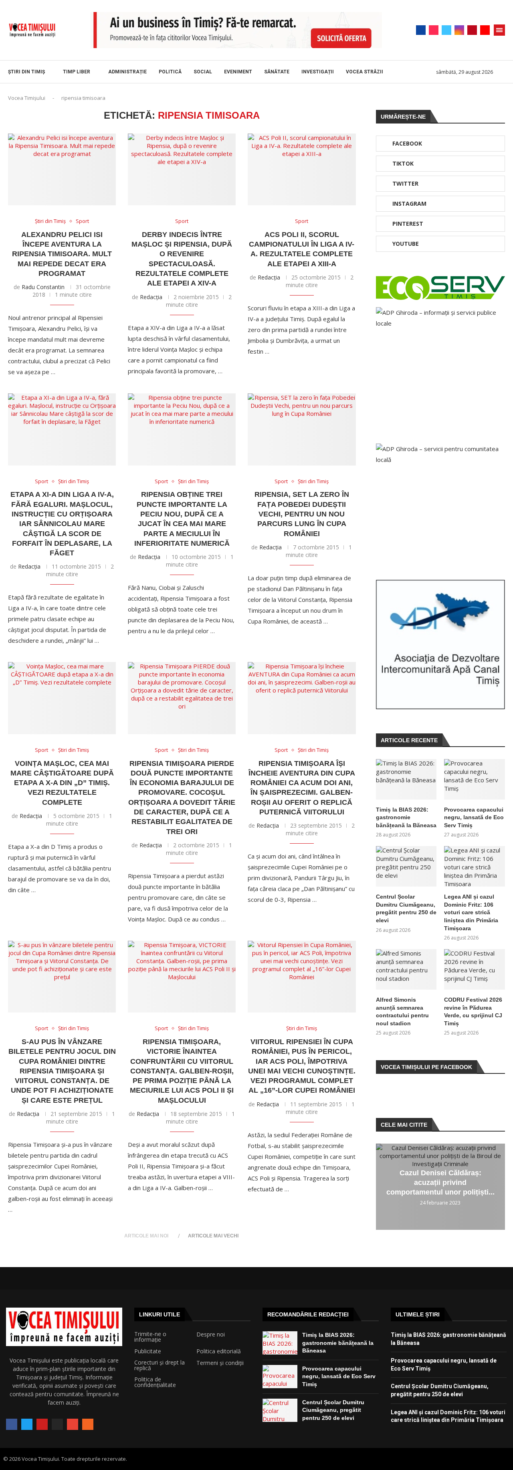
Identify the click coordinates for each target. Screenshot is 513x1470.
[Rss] (87, 1424)
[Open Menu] (499, 30)
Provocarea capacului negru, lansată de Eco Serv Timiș (474, 817)
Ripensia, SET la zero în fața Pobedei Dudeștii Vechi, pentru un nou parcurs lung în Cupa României (301, 513)
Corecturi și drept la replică (159, 1365)
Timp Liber (76, 72)
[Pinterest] (472, 30)
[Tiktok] (433, 30)
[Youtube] (485, 30)
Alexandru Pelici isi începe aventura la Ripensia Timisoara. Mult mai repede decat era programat (62, 254)
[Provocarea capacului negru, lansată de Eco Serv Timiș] (474, 779)
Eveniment (238, 72)
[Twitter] (446, 30)
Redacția (151, 297)
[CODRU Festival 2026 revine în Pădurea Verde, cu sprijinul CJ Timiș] (474, 969)
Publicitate (147, 1351)
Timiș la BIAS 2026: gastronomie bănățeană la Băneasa (406, 817)
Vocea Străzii (364, 72)
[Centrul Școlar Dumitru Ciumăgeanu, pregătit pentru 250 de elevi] (406, 866)
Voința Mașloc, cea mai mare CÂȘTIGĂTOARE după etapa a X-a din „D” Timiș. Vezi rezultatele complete (62, 782)
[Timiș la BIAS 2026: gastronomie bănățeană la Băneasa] (406, 779)
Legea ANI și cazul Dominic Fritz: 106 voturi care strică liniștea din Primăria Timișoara (471, 912)
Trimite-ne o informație (150, 1336)
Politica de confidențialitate (155, 1382)
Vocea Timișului (26, 97)
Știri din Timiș (26, 72)
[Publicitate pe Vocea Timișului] (236, 30)
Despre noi (210, 1334)
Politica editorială (218, 1351)
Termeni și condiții (220, 1363)
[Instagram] (459, 30)
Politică (170, 72)
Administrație (127, 72)
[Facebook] (421, 30)
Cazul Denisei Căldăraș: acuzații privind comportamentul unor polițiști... (440, 1182)
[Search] (501, 72)
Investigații (317, 72)
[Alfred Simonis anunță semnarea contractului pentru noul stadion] (406, 969)
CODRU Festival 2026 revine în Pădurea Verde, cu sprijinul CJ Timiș (473, 1011)
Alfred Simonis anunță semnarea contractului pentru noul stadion (402, 1011)
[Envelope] (72, 1424)
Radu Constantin (43, 287)
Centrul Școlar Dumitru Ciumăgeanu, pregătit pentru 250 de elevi (406, 908)
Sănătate (276, 72)
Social (203, 72)
